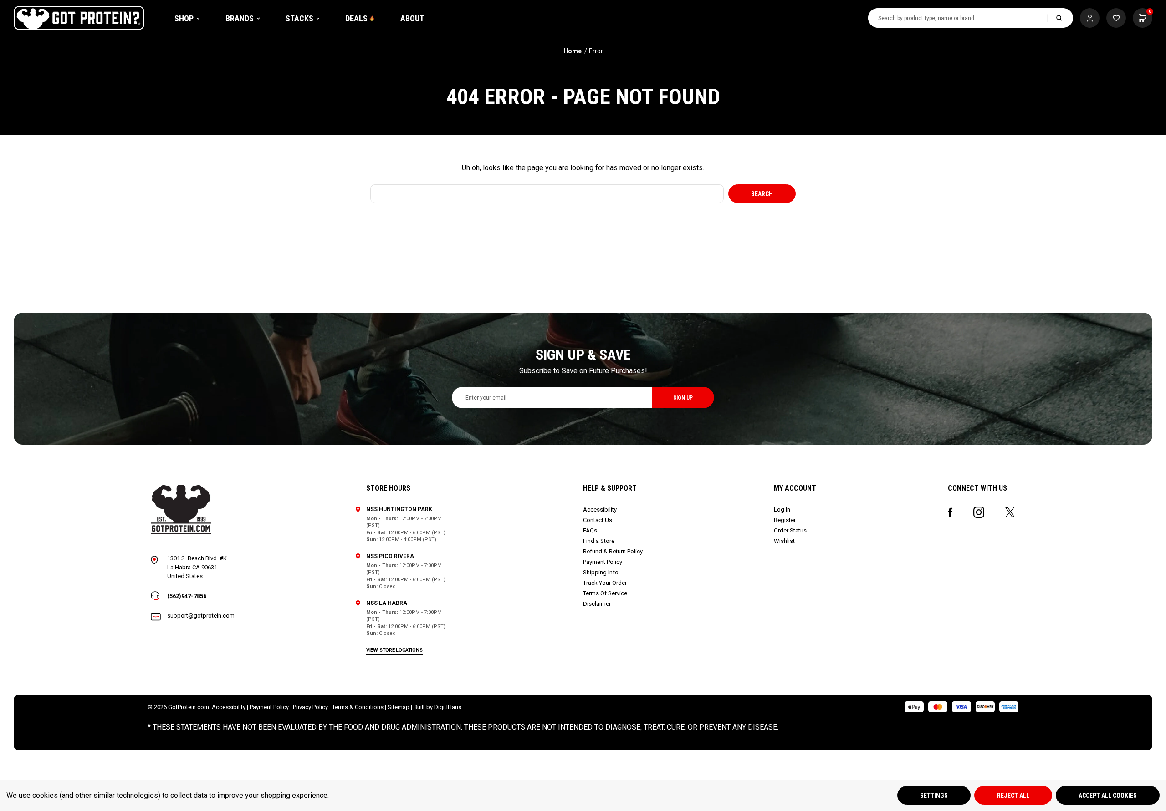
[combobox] (958, 18)
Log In (782, 509)
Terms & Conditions (358, 707)
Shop (184, 18)
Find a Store (598, 541)
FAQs (590, 530)
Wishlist (784, 541)
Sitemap (398, 707)
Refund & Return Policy (613, 551)
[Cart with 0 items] (1116, 18)
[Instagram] (978, 512)
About (412, 18)
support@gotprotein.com (201, 615)
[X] (1010, 512)
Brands (239, 18)
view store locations (394, 650)
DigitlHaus (447, 707)
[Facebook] (950, 512)
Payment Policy (602, 562)
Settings (934, 795)
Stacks (299, 18)
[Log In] (1090, 18)
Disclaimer (597, 604)
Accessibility (600, 509)
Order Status (790, 530)
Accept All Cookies (1108, 795)
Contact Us (597, 520)
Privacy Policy (310, 707)
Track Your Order (605, 583)
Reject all (1013, 795)
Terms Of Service (605, 593)
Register (785, 520)
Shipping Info (601, 572)
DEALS (356, 18)
